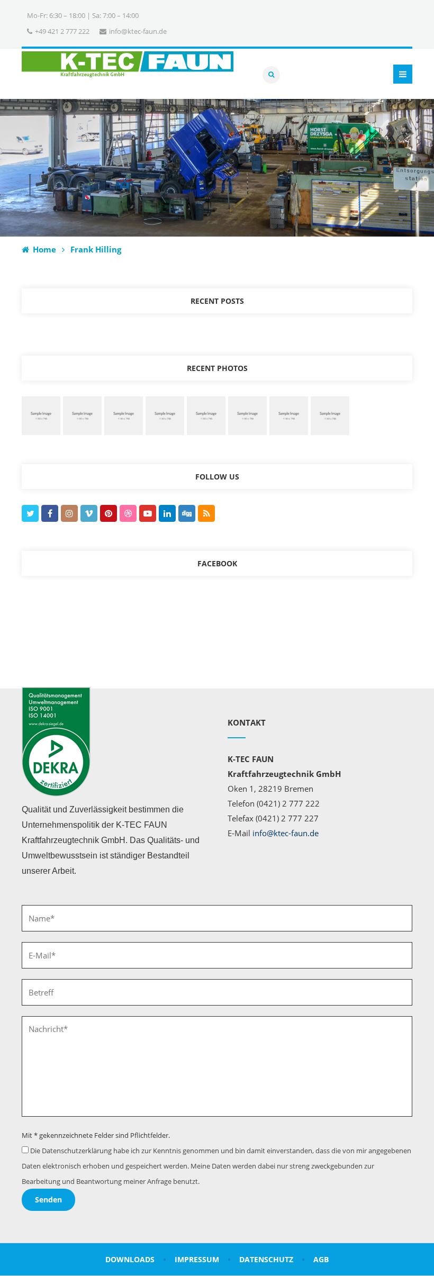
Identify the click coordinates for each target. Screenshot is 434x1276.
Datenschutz (266, 1259)
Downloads (130, 1259)
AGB (321, 1259)
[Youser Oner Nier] (41, 415)
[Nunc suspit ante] (206, 415)
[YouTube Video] (82, 415)
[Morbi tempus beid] (330, 415)
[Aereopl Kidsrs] (165, 415)
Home (43, 249)
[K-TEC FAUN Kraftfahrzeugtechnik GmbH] (127, 64)
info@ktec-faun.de (285, 833)
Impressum (197, 1259)
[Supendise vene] (247, 415)
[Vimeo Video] (123, 415)
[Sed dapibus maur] (288, 415)
